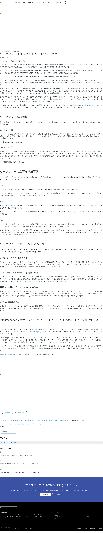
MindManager (34, 332)
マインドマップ (46, 424)
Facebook (79, 528)
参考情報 (79, 515)
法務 (31, 528)
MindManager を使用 (7, 354)
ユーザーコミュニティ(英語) (83, 516)
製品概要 (56, 515)
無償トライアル (58, 516)
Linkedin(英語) (92, 528)
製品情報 (57, 494)
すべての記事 (9, 424)
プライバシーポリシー (24, 528)
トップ (1, 51)
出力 (1, 224)
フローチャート (44, 154)
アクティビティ (10, 206)
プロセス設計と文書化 (18, 424)
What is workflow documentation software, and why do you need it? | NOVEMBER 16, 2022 (39, 420)
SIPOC (99, 151)
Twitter (85, 528)
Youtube (100, 528)
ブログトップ (16, 528)
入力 (1, 189)
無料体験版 (45, 494)
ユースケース (27, 424)
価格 (55, 518)
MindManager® (87, 105)
